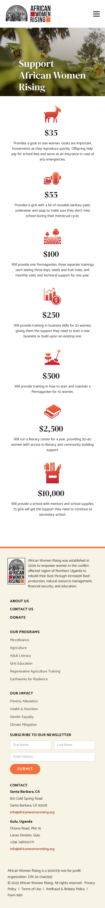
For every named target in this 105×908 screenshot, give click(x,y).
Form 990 (15, 895)
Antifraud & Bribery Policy (66, 889)
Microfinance (19, 640)
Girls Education (21, 663)
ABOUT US (19, 601)
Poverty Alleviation (24, 701)
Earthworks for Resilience (29, 679)
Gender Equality (22, 717)
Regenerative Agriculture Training (35, 671)
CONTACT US (21, 609)
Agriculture (18, 648)
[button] (94, 14)
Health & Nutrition (24, 709)
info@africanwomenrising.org (32, 812)
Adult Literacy (20, 655)
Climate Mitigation (23, 724)
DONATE (18, 618)
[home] (30, 14)
